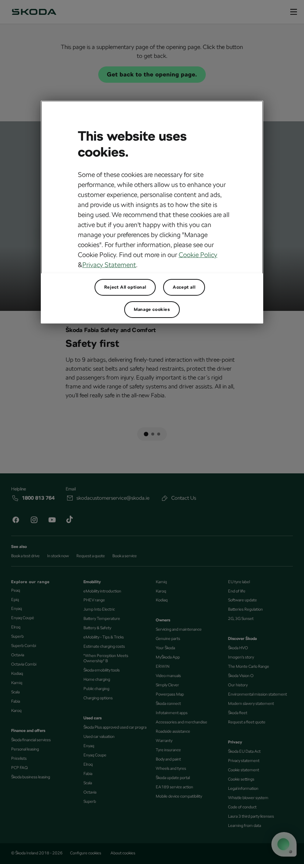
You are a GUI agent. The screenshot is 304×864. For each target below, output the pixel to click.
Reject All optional (125, 287)
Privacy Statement (109, 265)
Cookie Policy (198, 255)
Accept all (184, 287)
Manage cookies (152, 309)
